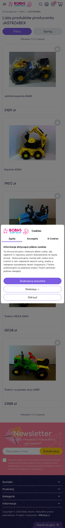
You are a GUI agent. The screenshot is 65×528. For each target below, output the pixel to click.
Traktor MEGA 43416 (16, 316)
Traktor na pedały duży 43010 (22, 389)
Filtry (17, 31)
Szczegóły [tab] (32, 238)
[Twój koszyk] (60, 4)
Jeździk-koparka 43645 (18, 96)
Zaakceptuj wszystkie (32, 281)
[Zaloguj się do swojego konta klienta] (46, 4)
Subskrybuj (51, 451)
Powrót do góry (46, 524)
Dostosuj (31, 289)
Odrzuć (32, 297)
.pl (44, 515)
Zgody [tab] (12, 238)
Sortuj (48, 31)
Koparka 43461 (12, 169)
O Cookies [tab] (53, 238)
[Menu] (4, 4)
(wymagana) (34, 464)
